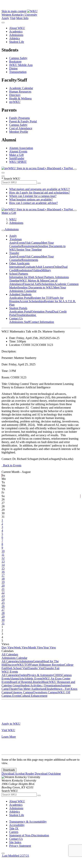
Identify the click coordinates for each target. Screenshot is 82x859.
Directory (15, 95)
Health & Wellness (20, 98)
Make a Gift (16, 154)
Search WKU (11, 178)
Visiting (36, 270)
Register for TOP (41, 297)
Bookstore (15, 61)
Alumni (14, 678)
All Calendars (10, 654)
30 (3, 620)
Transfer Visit (36, 668)
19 (3, 582)
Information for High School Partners (32, 277)
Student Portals (18, 308)
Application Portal (20, 297)
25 (3, 602)
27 (3, 609)
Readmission (24, 270)
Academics (16, 31)
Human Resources (20, 91)
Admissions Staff (19, 322)
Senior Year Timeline (29, 249)
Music (45, 682)
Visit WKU (8, 730)
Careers (13, 832)
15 (3, 568)
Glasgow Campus (22, 692)
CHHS (57, 675)
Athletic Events (33, 678)
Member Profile (18, 131)
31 (3, 623)
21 (3, 589)
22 (3, 592)
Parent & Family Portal (23, 121)
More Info (22, 18)
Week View (21, 647)
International (16, 266)
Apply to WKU (11, 723)
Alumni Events (18, 151)
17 (3, 575)
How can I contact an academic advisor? (33, 203)
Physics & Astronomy (40, 675)
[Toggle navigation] (3, 230)
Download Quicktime (48, 773)
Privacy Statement (20, 845)
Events (21, 242)
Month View (35, 647)
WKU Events (10, 671)
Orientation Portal (41, 311)
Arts (21, 678)
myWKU (14, 102)
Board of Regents (20, 682)
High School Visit (17, 668)
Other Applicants (19, 263)
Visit (12, 18)
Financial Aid (31, 284)
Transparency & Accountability (28, 821)
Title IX (13, 828)
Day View (8, 647)
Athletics (14, 38)
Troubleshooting (26, 315)
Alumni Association (21, 148)
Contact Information (42, 322)
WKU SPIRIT (18, 161)
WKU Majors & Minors (34, 280)
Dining (13, 68)
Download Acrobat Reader (18, 773)
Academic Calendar (21, 88)
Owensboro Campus (45, 692)
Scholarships (46, 284)
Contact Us (16, 318)
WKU (13, 219)
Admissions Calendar (14, 657)
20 (3, 585)
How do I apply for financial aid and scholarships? (39, 192)
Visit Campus (33, 242)
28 (3, 613)
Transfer (14, 253)
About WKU (17, 28)
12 (3, 558)
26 (3, 606)
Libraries (36, 682)
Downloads (9, 770)
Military (46, 270)
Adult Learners (44, 266)
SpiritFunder (16, 158)
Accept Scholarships (31, 301)
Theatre (13, 688)
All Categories (10, 661)
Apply (5, 18)
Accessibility (17, 825)
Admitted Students (20, 294)
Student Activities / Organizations (40, 685)
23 (3, 595)
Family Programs (19, 118)
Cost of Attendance (20, 128)
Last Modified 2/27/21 (15, 855)
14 (3, 564)
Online (57, 266)
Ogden (23, 675)
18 (3, 578)
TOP (27, 664)
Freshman (15, 239)
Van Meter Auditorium (31, 688)
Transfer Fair (51, 668)
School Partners (18, 273)
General (38, 661)
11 (3, 554)
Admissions (16, 35)
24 (3, 599)
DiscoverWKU (15, 664)
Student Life (16, 41)
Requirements (30, 246)
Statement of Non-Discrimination (29, 835)
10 (3, 551)
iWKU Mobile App (21, 65)
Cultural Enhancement (33, 695)
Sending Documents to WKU (35, 287)
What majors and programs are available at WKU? (39, 189)
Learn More (9, 736)
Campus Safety (18, 58)
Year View (49, 647)
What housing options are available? (31, 199)
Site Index (15, 842)
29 (3, 616)
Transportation (18, 71)
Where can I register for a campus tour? (32, 196)
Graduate (29, 266)
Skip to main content (14, 11)
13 (3, 561)
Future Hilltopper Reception (47, 664)
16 (3, 571)
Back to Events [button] (11, 465)
